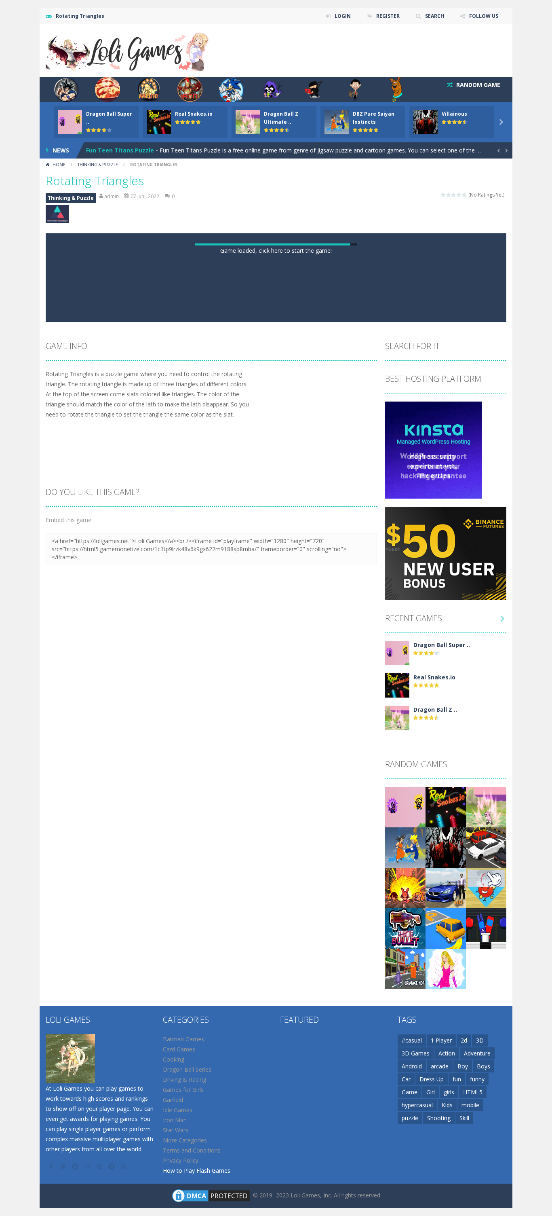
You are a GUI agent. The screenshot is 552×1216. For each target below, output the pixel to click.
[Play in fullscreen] (283, 574)
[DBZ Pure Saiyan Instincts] (405, 1108)
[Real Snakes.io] (397, 946)
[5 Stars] (464, 194)
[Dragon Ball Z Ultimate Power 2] (397, 979)
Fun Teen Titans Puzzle (120, 150)
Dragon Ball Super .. (441, 906)
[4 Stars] (459, 194)
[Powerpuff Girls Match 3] (405, 1149)
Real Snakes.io (194, 113)
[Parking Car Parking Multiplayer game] (486, 1108)
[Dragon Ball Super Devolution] (397, 914)
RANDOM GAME (477, 85)
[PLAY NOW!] (70, 121)
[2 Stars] (448, 194)
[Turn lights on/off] (254, 574)
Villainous (454, 113)
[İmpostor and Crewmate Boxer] (486, 1189)
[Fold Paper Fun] (486, 1149)
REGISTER (388, 16)
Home (59, 164)
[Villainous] (446, 1108)
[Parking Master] (446, 1149)
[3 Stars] (454, 194)
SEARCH (434, 16)
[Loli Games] (128, 50)
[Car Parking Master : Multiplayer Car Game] (446, 1189)
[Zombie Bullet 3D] (405, 1189)
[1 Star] (443, 194)
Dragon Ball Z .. (435, 971)
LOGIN (343, 16)
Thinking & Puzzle (98, 164)
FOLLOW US (483, 16)
